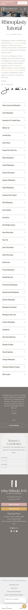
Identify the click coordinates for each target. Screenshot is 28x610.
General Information (8, 172)
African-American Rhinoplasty (11, 105)
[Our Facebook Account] (11, 531)
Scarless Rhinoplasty (8, 322)
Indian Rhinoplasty (8, 187)
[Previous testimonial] (13, 420)
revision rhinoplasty (14, 70)
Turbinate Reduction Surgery (11, 366)
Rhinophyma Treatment (9, 307)
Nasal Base (5, 217)
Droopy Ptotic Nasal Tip (9, 150)
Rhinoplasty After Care (9, 314)
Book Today (22, 3)
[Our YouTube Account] (17, 531)
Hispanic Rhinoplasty (8, 180)
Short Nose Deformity (8, 336)
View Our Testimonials (14, 425)
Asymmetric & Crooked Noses (11, 120)
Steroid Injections (7, 352)
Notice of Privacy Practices (14, 591)
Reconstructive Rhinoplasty (10, 292)
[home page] (9, 9)
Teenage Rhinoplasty (8, 359)
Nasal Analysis (6, 209)
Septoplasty (6, 329)
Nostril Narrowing (7, 254)
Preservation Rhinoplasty (10, 284)
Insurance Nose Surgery (9, 195)
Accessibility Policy (14, 584)
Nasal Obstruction (7, 232)
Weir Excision (6, 374)
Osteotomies (6, 262)
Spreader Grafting (7, 344)
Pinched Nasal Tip (7, 277)
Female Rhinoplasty (8, 165)
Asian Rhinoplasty (7, 112)
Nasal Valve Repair (8, 247)
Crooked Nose (6, 135)
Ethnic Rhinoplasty (8, 157)
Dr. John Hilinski (16, 43)
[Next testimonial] (15, 420)
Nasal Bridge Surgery (8, 224)
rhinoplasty (4, 70)
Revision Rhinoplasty (8, 299)
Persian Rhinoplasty (8, 269)
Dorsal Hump (6, 142)
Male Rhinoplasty (7, 202)
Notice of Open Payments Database (14, 594)
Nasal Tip (5, 239)
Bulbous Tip (5, 127)
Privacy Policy (14, 588)
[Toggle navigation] (25, 9)
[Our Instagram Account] (14, 531)
